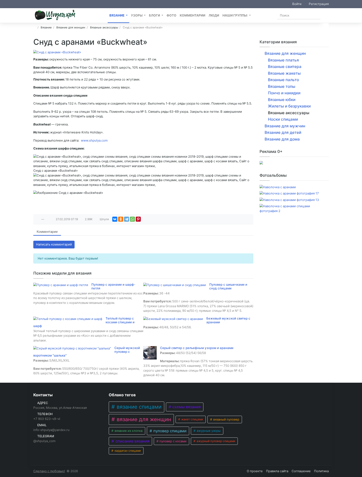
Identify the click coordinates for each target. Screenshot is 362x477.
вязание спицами (138, 407)
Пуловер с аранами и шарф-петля (113, 286)
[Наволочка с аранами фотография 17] (289, 193)
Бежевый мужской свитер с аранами (228, 320)
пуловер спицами (169, 430)
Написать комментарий (54, 244)
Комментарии (47, 232)
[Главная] (34, 27)
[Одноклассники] (120, 219)
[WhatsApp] (132, 219)
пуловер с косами (172, 441)
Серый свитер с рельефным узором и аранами (196, 348)
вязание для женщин (143, 419)
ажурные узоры (208, 431)
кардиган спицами (127, 450)
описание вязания (131, 441)
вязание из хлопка (128, 431)
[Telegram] (126, 219)
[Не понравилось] (47, 219)
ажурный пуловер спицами (215, 441)
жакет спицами (191, 419)
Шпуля (104, 219)
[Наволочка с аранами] (278, 187)
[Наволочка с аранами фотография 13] (289, 200)
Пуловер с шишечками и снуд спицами (228, 286)
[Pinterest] (138, 219)
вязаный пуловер (225, 419)
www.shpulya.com (94, 140)
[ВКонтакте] (114, 219)
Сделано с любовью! (49, 471)
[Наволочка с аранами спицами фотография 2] (294, 208)
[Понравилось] (38, 219)
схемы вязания (186, 406)
